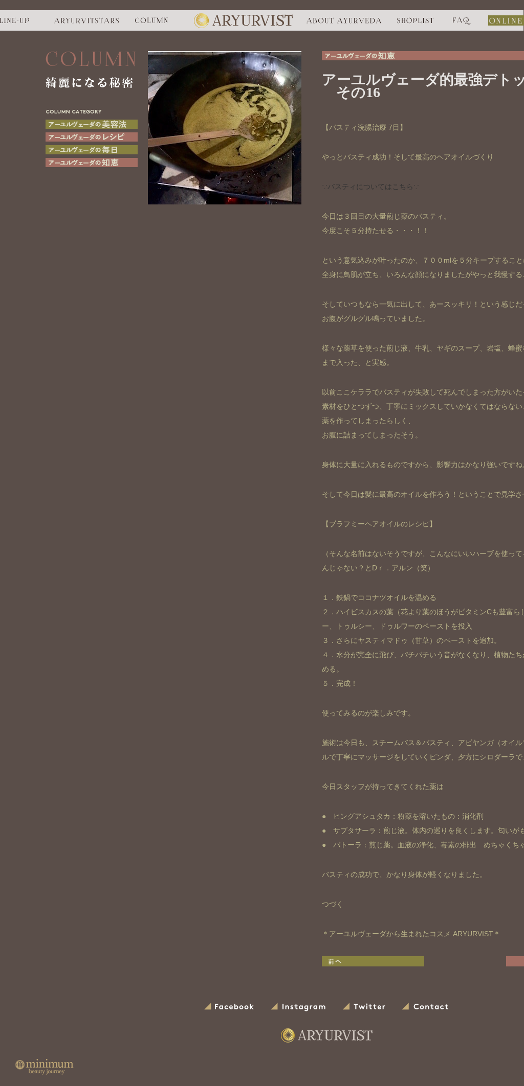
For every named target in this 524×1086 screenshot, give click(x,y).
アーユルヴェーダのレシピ (92, 137)
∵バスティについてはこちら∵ (370, 186)
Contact (426, 1007)
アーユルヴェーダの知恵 (92, 162)
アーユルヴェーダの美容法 (92, 124)
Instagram (299, 1007)
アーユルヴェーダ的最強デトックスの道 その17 (373, 961)
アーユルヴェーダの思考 (92, 149)
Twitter (364, 1007)
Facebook (229, 1007)
